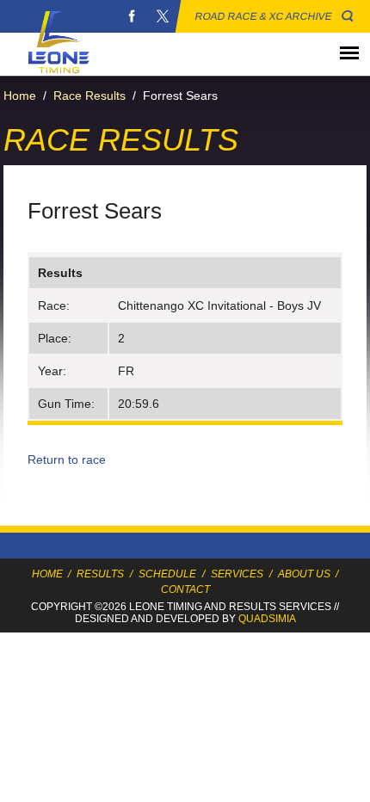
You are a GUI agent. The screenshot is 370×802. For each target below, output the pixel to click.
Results (100, 574)
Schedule (167, 574)
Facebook (132, 16)
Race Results (89, 95)
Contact (185, 589)
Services (237, 574)
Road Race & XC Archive (263, 16)
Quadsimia (267, 619)
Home (19, 95)
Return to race (67, 459)
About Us (304, 574)
